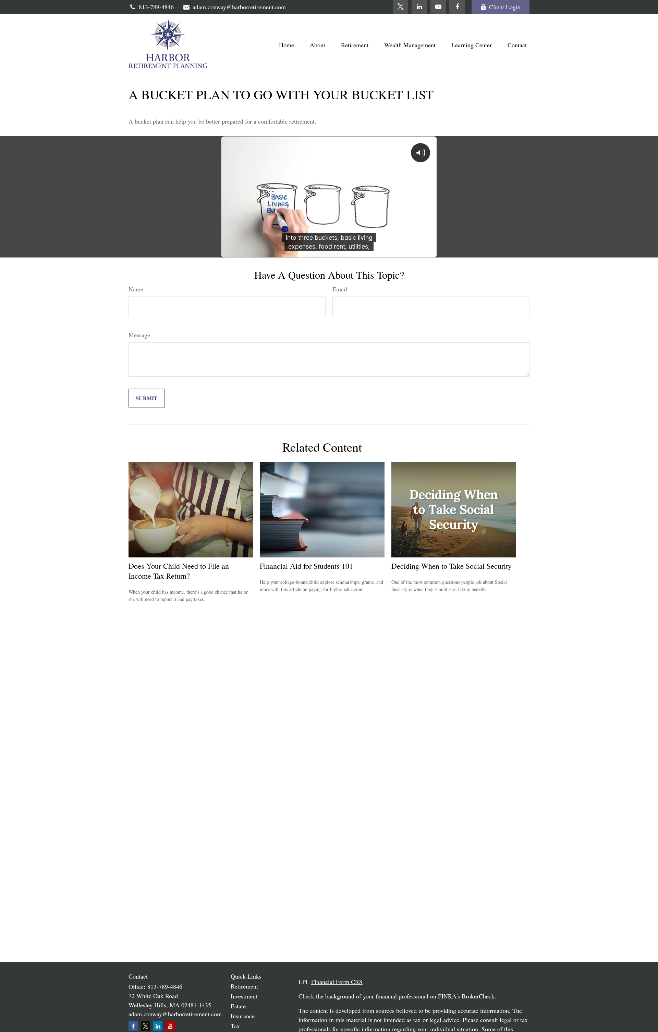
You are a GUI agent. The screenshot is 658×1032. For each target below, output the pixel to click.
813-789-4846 (156, 7)
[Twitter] (400, 7)
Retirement (244, 986)
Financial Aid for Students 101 (306, 566)
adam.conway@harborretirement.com (239, 7)
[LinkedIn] (419, 7)
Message (139, 335)
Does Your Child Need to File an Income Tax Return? (179, 571)
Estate (238, 1006)
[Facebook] (457, 7)
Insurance (243, 1016)
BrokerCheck (478, 996)
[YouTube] (438, 7)
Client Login (505, 7)
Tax (235, 1026)
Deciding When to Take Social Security (451, 566)
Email (339, 289)
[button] (286, 44)
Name (136, 289)
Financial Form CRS (337, 982)
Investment (244, 996)
